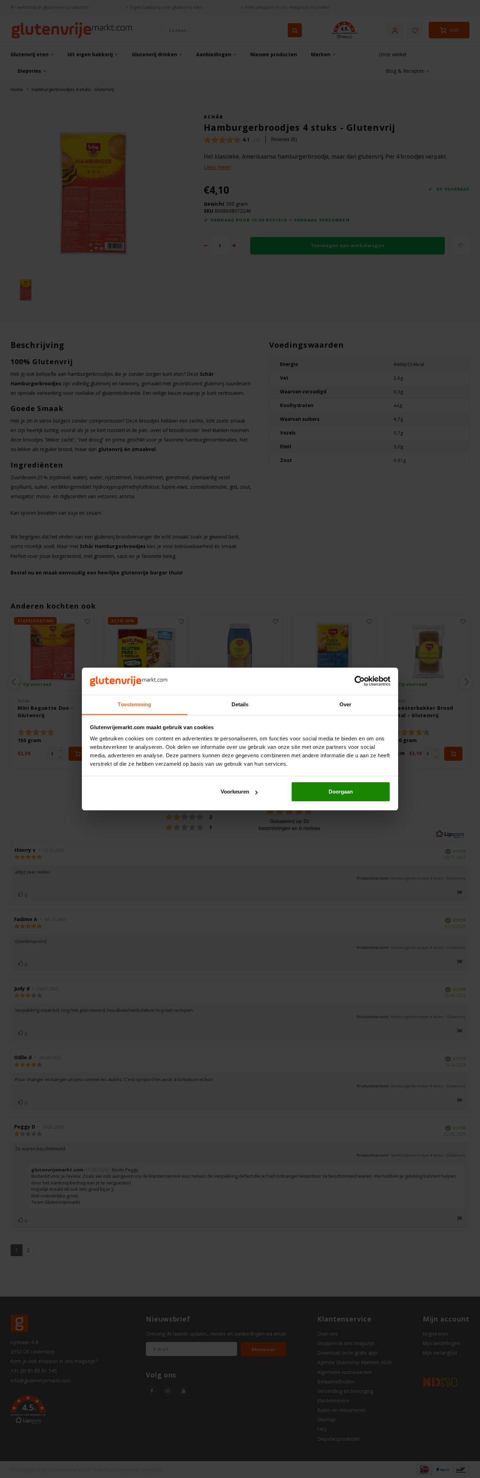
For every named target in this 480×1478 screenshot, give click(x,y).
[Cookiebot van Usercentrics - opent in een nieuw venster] (359, 681)
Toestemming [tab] (134, 704)
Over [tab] (345, 704)
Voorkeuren (235, 792)
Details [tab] (240, 704)
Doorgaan (341, 792)
